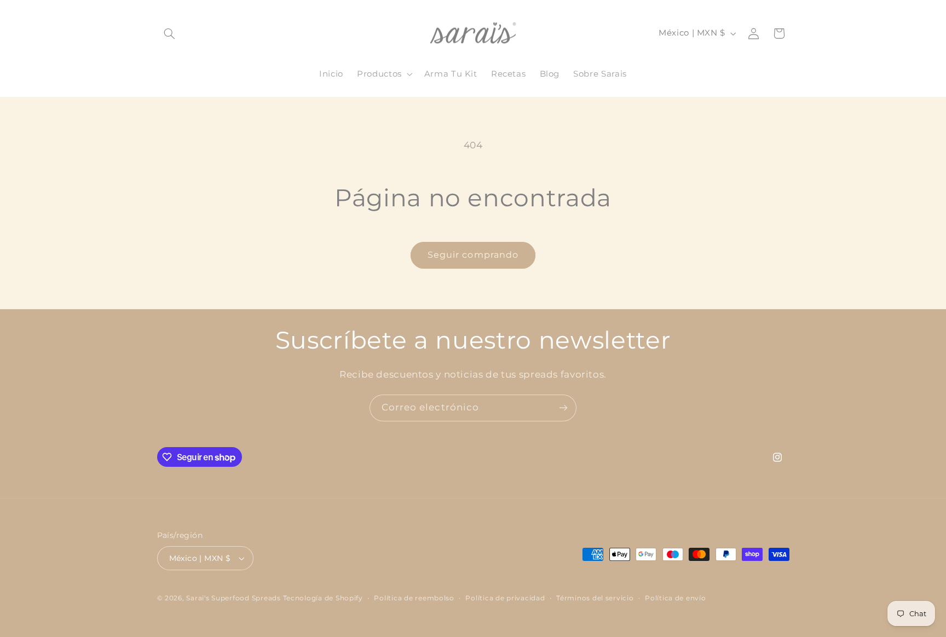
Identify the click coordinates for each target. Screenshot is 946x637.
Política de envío (675, 598)
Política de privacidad (505, 598)
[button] (169, 33)
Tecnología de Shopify (323, 598)
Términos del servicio (594, 598)
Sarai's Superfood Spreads (233, 598)
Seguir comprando (473, 255)
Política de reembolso (414, 598)
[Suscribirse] (563, 408)
